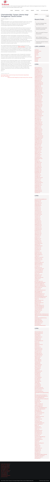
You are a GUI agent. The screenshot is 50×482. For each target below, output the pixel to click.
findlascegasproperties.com (40, 282)
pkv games (5, 73)
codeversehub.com (38, 133)
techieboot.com (38, 339)
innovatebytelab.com (39, 84)
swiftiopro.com (37, 244)
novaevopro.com (38, 226)
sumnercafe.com (38, 434)
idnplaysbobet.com (38, 292)
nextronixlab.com (38, 154)
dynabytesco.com (38, 252)
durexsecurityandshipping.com (41, 407)
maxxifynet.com (38, 210)
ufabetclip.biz (37, 358)
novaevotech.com (38, 103)
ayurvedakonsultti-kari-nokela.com (41, 398)
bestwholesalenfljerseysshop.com (41, 396)
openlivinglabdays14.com (39, 397)
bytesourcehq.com (38, 90)
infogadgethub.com (38, 68)
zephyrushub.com (38, 202)
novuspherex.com (38, 225)
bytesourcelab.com (38, 147)
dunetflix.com (37, 435)
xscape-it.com (37, 402)
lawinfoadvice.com (38, 431)
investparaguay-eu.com (39, 416)
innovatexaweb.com (38, 75)
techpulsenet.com (38, 114)
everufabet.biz (37, 383)
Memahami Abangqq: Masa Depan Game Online (41, 24)
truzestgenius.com (38, 113)
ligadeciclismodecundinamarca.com (42, 314)
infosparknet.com (38, 148)
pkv (35, 56)
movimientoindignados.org (40, 436)
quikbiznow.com (38, 187)
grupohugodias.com (39, 424)
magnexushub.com (38, 349)
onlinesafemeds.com (39, 354)
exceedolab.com (38, 249)
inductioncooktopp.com (39, 306)
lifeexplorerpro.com (38, 264)
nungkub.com (37, 446)
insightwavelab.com (38, 263)
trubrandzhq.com (38, 229)
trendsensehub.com (39, 271)
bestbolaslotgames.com (39, 295)
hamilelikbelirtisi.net (38, 245)
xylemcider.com (38, 449)
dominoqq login (38, 57)
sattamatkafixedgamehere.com (41, 296)
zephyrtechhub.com (39, 182)
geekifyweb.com (38, 80)
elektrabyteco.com (38, 110)
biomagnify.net (37, 458)
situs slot (36, 53)
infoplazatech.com (38, 81)
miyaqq (2, 474)
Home (11, 10)
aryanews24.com (38, 401)
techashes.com (37, 334)
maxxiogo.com (37, 161)
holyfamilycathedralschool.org (40, 317)
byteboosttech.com (38, 348)
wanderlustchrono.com (39, 268)
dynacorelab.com (38, 213)
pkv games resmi (38, 51)
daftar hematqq (21, 46)
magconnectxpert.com (39, 111)
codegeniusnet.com (38, 87)
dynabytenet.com (38, 128)
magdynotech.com (38, 142)
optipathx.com (37, 153)
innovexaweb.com (38, 167)
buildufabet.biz (38, 386)
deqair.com (37, 425)
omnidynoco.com (38, 181)
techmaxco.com (38, 248)
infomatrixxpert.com (39, 96)
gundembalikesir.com (39, 340)
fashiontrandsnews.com (39, 388)
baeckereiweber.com (39, 331)
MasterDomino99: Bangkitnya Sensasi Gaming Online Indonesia (20, 77)
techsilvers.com (38, 426)
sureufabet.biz (37, 376)
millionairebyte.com (38, 322)
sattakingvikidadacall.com (40, 293)
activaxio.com (37, 250)
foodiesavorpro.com (38, 259)
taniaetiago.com (38, 450)
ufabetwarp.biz (38, 357)
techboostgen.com (38, 71)
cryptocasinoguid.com (39, 391)
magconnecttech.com (39, 277)
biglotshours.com (38, 352)
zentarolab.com (38, 186)
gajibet (5, 474)
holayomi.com (37, 312)
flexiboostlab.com (38, 242)
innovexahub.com (38, 211)
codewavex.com (38, 108)
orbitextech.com (38, 276)
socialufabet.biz (38, 372)
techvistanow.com (38, 99)
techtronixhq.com (38, 67)
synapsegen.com (38, 171)
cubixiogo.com (37, 176)
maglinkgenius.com (38, 105)
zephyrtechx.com (38, 233)
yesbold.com (37, 343)
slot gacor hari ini (4, 465)
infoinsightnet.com (38, 89)
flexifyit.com (37, 159)
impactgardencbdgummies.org (41, 454)
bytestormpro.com (38, 267)
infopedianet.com (38, 139)
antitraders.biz (37, 400)
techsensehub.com (38, 72)
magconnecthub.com (39, 135)
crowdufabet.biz (38, 384)
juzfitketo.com (37, 451)
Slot (23, 10)
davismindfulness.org (39, 321)
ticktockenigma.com (39, 272)
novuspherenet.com (39, 177)
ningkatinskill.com (38, 427)
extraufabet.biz (38, 368)
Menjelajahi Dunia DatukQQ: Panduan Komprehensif (41, 28)
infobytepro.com (38, 85)
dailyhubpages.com (38, 291)
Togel (37, 10)
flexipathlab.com (38, 172)
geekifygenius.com (38, 274)
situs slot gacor (7, 470)
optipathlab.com (38, 204)
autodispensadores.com (39, 305)
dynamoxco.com (38, 164)
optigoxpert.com (38, 234)
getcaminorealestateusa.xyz (40, 325)
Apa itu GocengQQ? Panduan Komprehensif (42, 33)
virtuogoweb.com (38, 350)
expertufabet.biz (38, 359)
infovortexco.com (38, 116)
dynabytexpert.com (38, 158)
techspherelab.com (38, 130)
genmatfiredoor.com (39, 281)
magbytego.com (38, 86)
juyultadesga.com (38, 411)
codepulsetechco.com (39, 92)
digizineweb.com (38, 94)
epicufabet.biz (37, 379)
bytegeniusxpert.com (39, 82)
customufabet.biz (38, 377)
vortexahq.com (38, 218)
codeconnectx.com (38, 95)
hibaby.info (37, 298)
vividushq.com (37, 173)
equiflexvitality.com (38, 287)
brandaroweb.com (38, 191)
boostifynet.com (38, 230)
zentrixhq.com (37, 156)
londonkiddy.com (38, 319)
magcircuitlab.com (38, 106)
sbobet (6, 464)
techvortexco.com (38, 79)
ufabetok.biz (37, 382)
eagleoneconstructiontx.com (40, 286)
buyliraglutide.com (38, 353)
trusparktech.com (38, 228)
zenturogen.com (38, 166)
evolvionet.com (38, 206)
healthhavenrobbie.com (39, 283)
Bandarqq (17, 10)
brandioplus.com (38, 168)
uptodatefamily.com (39, 439)
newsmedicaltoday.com (39, 307)
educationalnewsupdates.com (40, 199)
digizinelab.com (38, 118)
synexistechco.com (38, 214)
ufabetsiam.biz (37, 362)
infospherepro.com (38, 258)
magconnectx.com (38, 310)
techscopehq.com (38, 143)
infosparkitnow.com (38, 77)
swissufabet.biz (37, 363)
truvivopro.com (38, 215)
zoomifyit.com (37, 192)
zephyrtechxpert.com (39, 115)
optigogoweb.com (38, 190)
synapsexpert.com (38, 185)
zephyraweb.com (38, 221)
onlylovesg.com (38, 288)
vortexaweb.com (38, 223)
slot (8, 73)
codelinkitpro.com (38, 70)
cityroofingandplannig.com (40, 408)
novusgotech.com (38, 162)
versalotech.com (38, 247)
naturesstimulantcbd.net (39, 455)
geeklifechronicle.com (39, 257)
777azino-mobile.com (39, 403)
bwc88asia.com (38, 417)
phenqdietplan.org (38, 432)
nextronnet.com (38, 163)
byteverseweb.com (38, 134)
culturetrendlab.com (39, 269)
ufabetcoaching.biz (38, 320)
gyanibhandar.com (38, 355)
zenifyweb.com (38, 278)
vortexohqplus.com (38, 243)
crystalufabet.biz (38, 381)
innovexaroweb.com (39, 124)
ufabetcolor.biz (38, 367)
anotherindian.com (38, 448)
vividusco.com (37, 216)
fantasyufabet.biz (38, 360)
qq (1, 464)
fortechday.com (38, 324)
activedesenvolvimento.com (40, 290)
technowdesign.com (39, 406)
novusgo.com (37, 266)
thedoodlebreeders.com (39, 422)
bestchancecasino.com (39, 302)
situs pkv (36, 61)
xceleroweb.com (38, 188)
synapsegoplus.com (38, 138)
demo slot (37, 54)
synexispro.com (38, 311)
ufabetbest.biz (37, 374)
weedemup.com (38, 301)
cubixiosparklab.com (39, 101)
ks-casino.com (37, 420)
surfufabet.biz (37, 373)
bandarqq (37, 49)
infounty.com (37, 415)
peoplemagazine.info (39, 333)
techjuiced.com (38, 347)
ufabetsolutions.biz (38, 371)
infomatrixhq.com (38, 100)
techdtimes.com (38, 338)
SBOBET (32, 10)
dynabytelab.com (38, 205)
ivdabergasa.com (38, 410)
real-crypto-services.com (39, 412)
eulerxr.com (37, 273)
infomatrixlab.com (38, 132)
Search (36, 14)
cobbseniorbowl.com (39, 405)
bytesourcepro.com (38, 129)
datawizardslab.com (38, 254)
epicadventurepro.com (39, 262)
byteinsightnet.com (38, 91)
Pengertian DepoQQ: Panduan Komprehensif (42, 42)
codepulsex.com (38, 120)
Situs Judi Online (44, 10)
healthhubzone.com (39, 344)
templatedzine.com (38, 430)
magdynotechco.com (39, 76)
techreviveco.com (38, 125)
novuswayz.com (38, 235)
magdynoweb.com (38, 123)
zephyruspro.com (38, 152)
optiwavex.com (37, 180)
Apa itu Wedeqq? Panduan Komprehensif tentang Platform (42, 38)
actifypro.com (37, 237)
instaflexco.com (38, 239)
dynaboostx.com (38, 238)
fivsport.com (37, 429)
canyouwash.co (38, 335)
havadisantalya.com (38, 336)
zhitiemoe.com (37, 445)
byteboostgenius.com (39, 137)
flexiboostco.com (38, 200)
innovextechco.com (38, 104)
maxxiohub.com (38, 220)
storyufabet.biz (38, 378)
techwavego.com (38, 119)
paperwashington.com (39, 300)
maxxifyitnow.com (38, 149)
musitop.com (37, 440)
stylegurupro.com (38, 253)
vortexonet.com (38, 209)
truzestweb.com (38, 183)
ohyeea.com (37, 444)
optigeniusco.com (38, 224)
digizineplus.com (38, 144)
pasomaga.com (37, 453)
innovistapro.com (38, 240)
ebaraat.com (37, 345)
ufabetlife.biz (37, 369)
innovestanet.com (38, 157)
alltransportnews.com (39, 387)
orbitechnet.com (38, 178)
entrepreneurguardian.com (40, 297)
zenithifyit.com (37, 219)
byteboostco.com (38, 109)
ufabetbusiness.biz (38, 364)
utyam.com (37, 441)
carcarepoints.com (38, 421)
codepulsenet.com (38, 140)
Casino (27, 10)
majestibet (5, 472)
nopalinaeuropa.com (39, 456)
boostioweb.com (38, 201)
